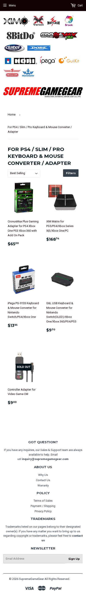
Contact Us (43, 480)
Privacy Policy (43, 511)
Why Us (43, 475)
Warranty (43, 485)
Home (11, 114)
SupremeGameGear (31, 579)
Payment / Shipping (43, 506)
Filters (71, 173)
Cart (80, 5)
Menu (12, 5)
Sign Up (74, 558)
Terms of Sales (43, 500)
